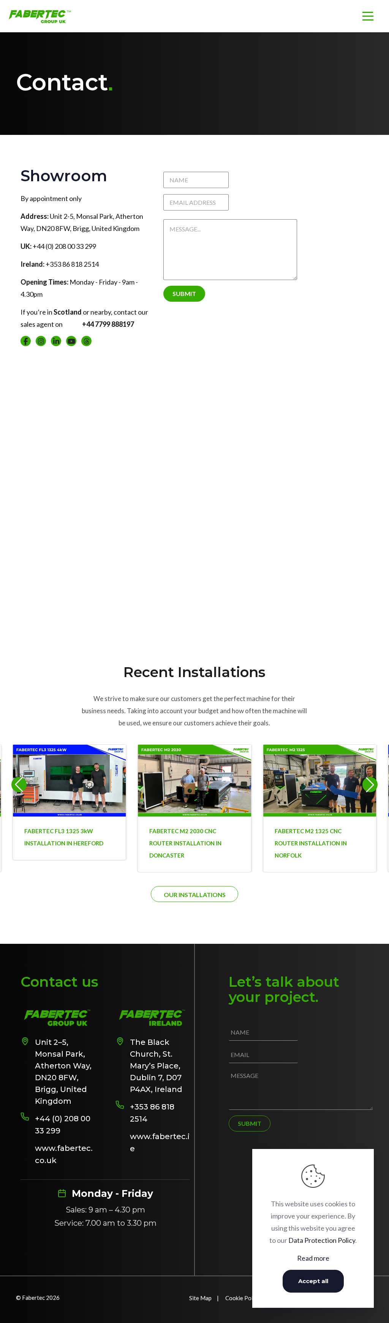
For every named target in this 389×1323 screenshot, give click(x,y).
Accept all (313, 1281)
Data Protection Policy (321, 1240)
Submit (184, 293)
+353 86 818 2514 (152, 1113)
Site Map (200, 1298)
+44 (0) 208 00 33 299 (62, 1124)
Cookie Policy (242, 1298)
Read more (313, 1258)
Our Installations (195, 894)
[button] (370, 784)
